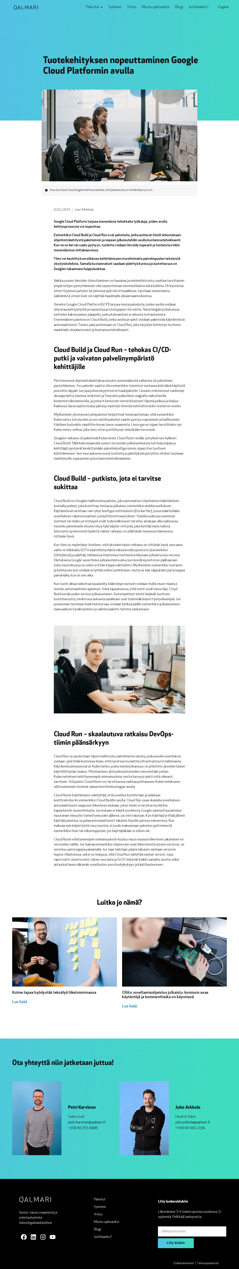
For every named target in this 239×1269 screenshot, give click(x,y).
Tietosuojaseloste (208, 1263)
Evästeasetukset (184, 1263)
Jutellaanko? (103, 1237)
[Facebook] (24, 1237)
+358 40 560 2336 (190, 1128)
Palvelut (100, 1199)
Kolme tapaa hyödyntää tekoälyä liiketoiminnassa (54, 993)
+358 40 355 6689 (83, 1128)
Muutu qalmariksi (106, 1222)
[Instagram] (43, 1237)
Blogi (97, 1229)
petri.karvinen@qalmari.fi (86, 1122)
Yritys (98, 1214)
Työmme (100, 1207)
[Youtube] (52, 1237)
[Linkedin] (33, 1237)
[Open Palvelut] (101, 7)
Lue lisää (19, 1002)
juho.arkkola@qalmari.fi (192, 1122)
